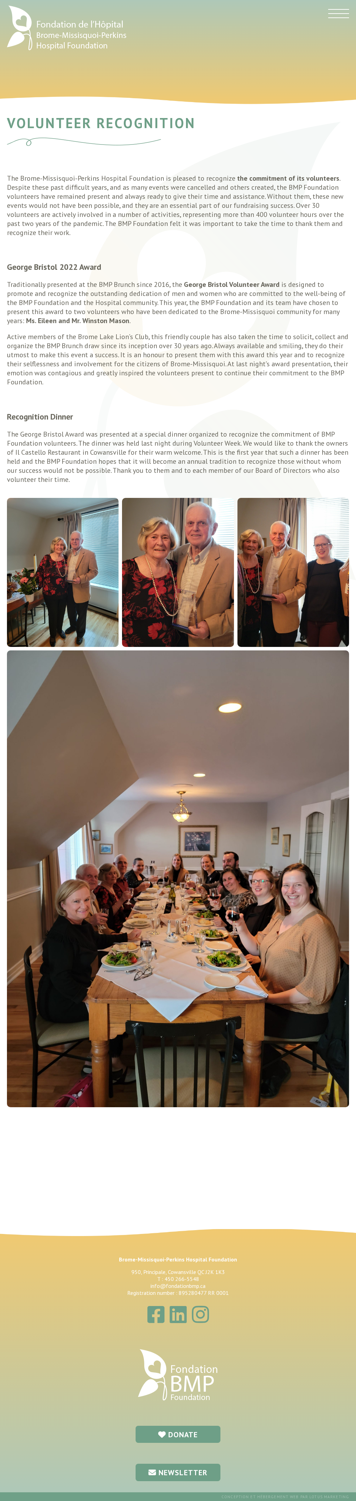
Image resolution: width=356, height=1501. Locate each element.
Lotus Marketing (329, 1496)
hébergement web (278, 1496)
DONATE (182, 1434)
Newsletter (182, 1472)
